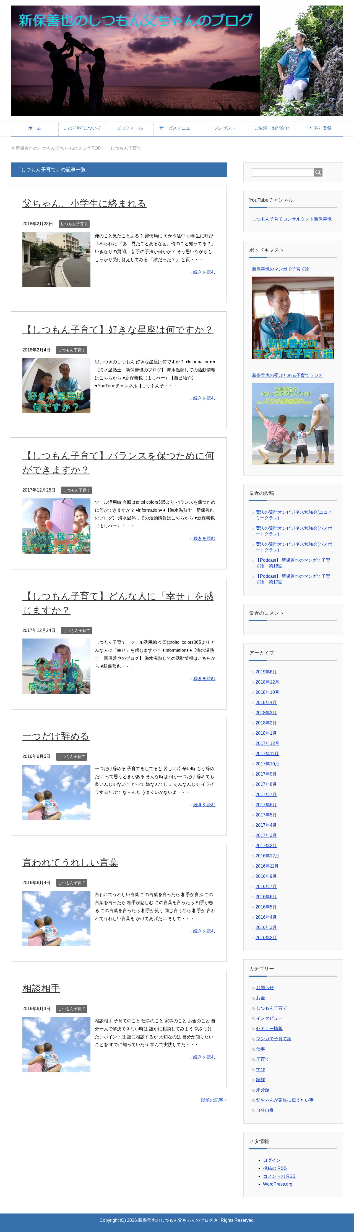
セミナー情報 (269, 1028)
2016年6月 (266, 896)
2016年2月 (266, 937)
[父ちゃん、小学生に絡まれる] (56, 283)
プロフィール (129, 128)
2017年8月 (266, 784)
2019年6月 (266, 671)
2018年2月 (266, 723)
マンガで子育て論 (273, 1038)
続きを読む (204, 272)
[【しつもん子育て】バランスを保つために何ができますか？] (56, 549)
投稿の (275, 1168)
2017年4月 (266, 825)
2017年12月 (267, 743)
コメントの (279, 1176)
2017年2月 (266, 845)
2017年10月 (267, 763)
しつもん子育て (74, 224)
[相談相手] (56, 1068)
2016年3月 (266, 927)
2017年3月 (266, 835)
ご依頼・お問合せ (272, 128)
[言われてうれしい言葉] (56, 942)
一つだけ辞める (56, 736)
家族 (260, 1079)
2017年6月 (266, 804)
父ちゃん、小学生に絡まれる (84, 203)
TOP (58, 148)
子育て (262, 1059)
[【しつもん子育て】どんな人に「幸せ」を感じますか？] (56, 689)
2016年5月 (266, 907)
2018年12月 (267, 682)
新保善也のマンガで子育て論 (280, 269)
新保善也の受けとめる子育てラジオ (287, 375)
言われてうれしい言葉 (70, 862)
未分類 (262, 1089)
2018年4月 (266, 702)
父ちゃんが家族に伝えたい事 (285, 1100)
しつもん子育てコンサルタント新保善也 (292, 219)
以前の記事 (212, 1100)
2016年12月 (267, 855)
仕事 (260, 1049)
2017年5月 (266, 815)
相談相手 (41, 988)
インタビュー (269, 1018)
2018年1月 (266, 733)
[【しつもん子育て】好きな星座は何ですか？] (56, 409)
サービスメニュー (177, 128)
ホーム (34, 128)
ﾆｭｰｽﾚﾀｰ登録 (319, 128)
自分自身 (265, 1110)
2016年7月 (266, 886)
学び (260, 1069)
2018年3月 (266, 712)
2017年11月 (267, 753)
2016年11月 (267, 866)
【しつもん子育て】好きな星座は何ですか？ (118, 329)
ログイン (272, 1160)
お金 (260, 997)
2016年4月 (266, 917)
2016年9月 (266, 876)
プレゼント (225, 128)
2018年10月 (267, 692)
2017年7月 (266, 794)
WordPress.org (277, 1184)
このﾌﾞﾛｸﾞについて (82, 128)
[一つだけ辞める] (56, 815)
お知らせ (265, 987)
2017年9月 (266, 774)
